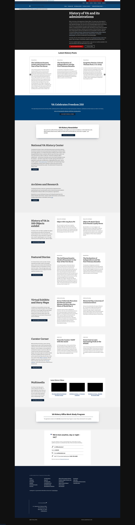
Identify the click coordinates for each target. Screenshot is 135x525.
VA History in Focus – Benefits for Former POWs (95, 394)
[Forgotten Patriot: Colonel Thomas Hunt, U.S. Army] (93, 68)
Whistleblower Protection (49, 486)
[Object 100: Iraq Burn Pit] (67, 225)
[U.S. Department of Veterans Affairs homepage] (37, 6)
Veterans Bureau (92, 33)
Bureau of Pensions (79, 32)
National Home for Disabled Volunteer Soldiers (92, 32)
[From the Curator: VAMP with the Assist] (67, 344)
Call (59, 447)
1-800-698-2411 (44, 511)
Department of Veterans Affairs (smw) (28, 9)
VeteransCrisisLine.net (64, 459)
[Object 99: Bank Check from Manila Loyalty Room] (93, 226)
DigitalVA (31, 483)
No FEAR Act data (47, 484)
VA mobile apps (47, 481)
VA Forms (31, 486)
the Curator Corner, (43, 162)
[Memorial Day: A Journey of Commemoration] (93, 305)
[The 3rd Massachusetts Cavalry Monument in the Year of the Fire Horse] (41, 73)
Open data (75, 480)
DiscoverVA (32, 481)
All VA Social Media (42, 502)
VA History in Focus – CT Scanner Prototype (77, 394)
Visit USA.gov (55, 490)
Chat (59, 453)
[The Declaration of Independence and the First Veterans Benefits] (67, 68)
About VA (46, 480)
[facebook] (40, 501)
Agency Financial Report (63, 483)
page (52, 197)
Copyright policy (76, 483)
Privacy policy (61, 484)
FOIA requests (61, 486)
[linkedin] (44, 501)
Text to (55, 450)
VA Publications (47, 478)
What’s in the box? (43, 357)
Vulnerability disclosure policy (79, 481)
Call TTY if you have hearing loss (66, 456)
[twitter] (38, 501)
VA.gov (31, 478)
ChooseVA (32, 480)
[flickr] (46, 501)
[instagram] (42, 501)
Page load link (3, 524)
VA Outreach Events (33, 484)
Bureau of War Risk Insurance (82, 33)
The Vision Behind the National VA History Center (59, 394)
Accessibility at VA (47, 483)
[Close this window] (89, 431)
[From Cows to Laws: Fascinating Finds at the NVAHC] (93, 344)
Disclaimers (75, 478)
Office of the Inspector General (65, 478)
